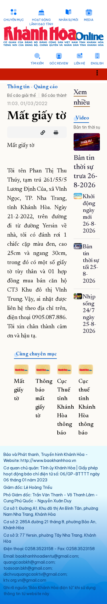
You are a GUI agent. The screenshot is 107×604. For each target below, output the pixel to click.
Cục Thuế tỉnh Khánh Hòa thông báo (65, 407)
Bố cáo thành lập (58, 95)
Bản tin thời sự (87, 127)
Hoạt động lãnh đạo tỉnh (41, 22)
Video (82, 118)
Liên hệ (79, 63)
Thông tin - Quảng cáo (32, 87)
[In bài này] (54, 132)
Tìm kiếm (37, 63)
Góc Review (58, 63)
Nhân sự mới (68, 20)
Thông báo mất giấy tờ (43, 399)
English (97, 63)
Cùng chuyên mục (36, 354)
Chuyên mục (13, 20)
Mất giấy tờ (19, 390)
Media (88, 20)
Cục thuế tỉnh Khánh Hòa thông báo (87, 407)
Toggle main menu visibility (100, 72)
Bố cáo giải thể (21, 95)
